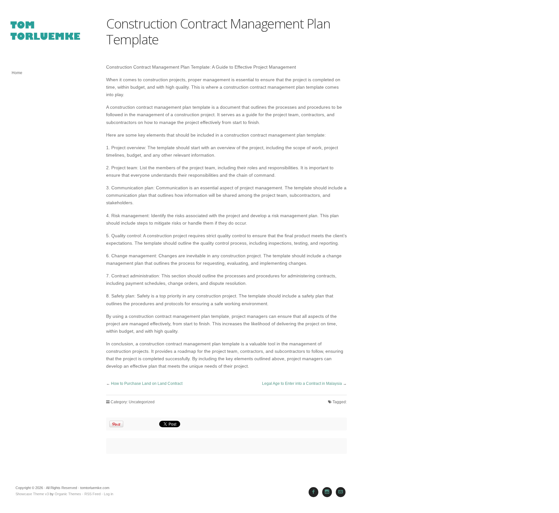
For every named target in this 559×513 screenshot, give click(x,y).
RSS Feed (92, 494)
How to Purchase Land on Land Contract (146, 383)
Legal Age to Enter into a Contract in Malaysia (302, 383)
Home (17, 73)
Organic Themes (68, 494)
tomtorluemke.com (45, 34)
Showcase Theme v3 (32, 494)
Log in (108, 494)
